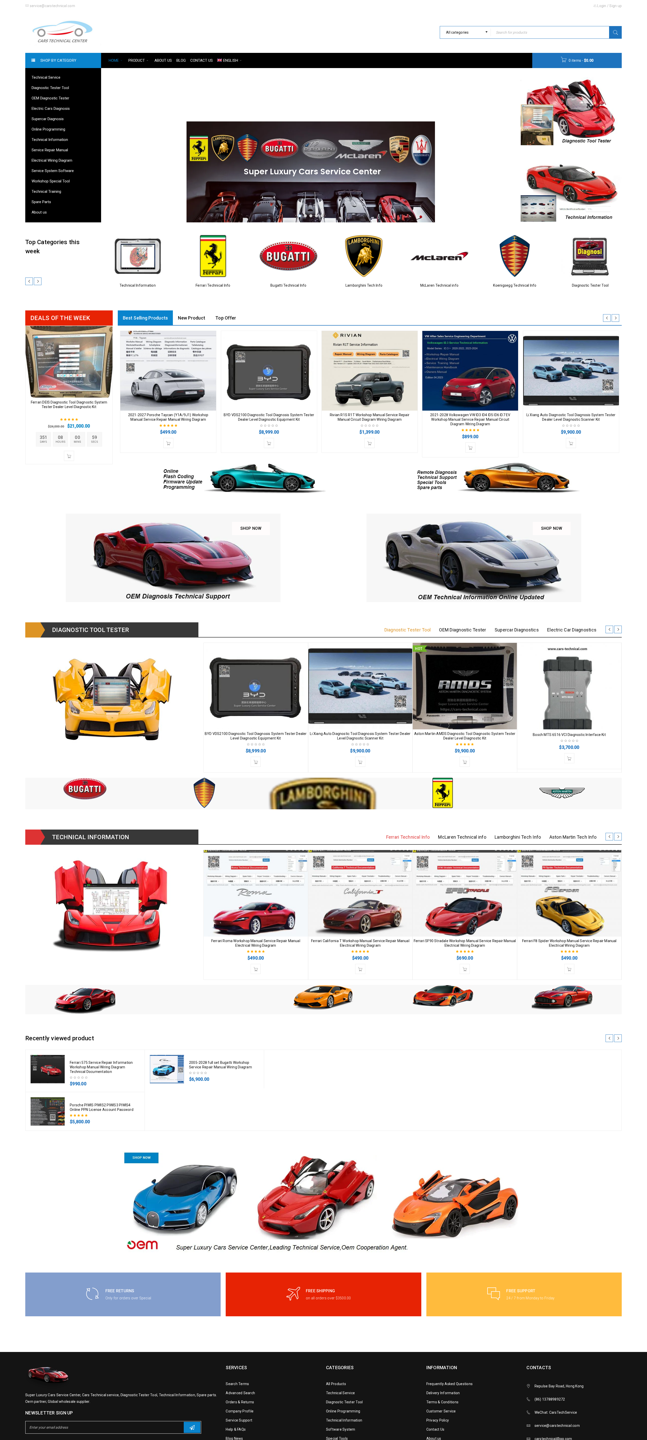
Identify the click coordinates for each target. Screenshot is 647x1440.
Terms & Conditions (442, 1402)
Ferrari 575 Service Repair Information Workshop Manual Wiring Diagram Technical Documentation (101, 1067)
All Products (336, 1384)
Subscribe (192, 1427)
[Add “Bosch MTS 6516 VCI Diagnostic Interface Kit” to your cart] (569, 758)
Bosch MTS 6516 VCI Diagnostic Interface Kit (569, 735)
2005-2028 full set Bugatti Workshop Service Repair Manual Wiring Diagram (220, 1065)
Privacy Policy (437, 1420)
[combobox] (465, 32)
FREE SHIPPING (320, 1290)
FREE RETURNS (119, 1290)
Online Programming (343, 1411)
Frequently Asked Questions (449, 1384)
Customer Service (441, 1411)
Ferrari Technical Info (213, 285)
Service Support (239, 1420)
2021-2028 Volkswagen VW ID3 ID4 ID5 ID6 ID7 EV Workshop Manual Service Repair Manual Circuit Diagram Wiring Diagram (470, 419)
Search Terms (237, 1384)
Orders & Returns (240, 1402)
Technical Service (340, 1393)
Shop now (255, 526)
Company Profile (239, 1411)
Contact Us (435, 1429)
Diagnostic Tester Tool (590, 285)
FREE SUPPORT (520, 1290)
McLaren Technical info (439, 285)
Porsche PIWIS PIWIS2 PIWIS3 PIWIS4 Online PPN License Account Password (101, 1107)
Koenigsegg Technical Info (514, 285)
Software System (340, 1429)
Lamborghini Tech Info (363, 285)
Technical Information (138, 285)
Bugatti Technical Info (288, 285)
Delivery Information (443, 1393)
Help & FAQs (236, 1429)
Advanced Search (240, 1393)
